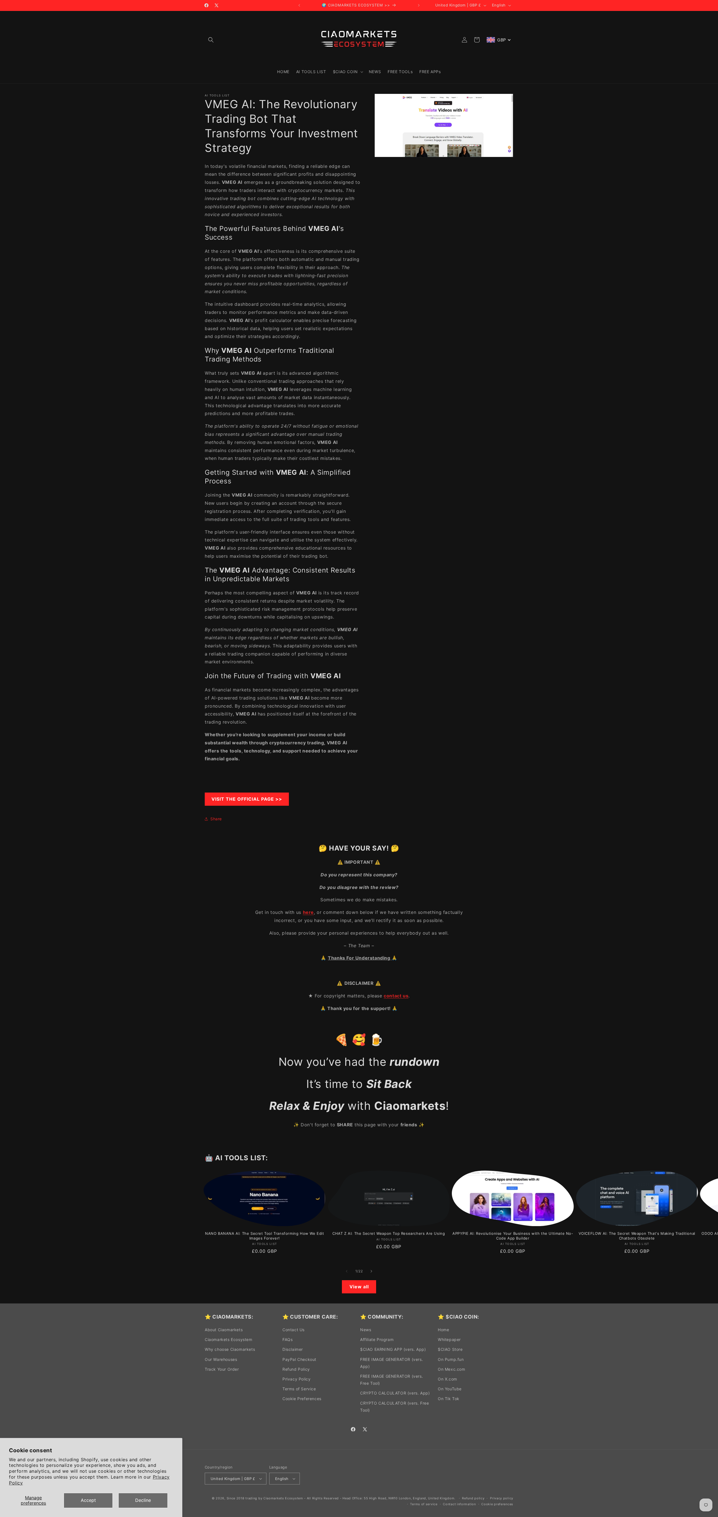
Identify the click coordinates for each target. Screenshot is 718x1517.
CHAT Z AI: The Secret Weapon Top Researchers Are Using (388, 1233)
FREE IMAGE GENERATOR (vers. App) (391, 1363)
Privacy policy (501, 1498)
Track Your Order (222, 1369)
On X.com (447, 1379)
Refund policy (473, 1498)
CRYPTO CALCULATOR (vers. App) (395, 1393)
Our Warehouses (221, 1359)
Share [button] (216, 818)
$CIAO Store (450, 1349)
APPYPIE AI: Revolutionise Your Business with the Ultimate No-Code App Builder (512, 1235)
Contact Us (293, 1329)
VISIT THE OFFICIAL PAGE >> (246, 799)
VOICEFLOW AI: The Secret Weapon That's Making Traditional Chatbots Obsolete (637, 1235)
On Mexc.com (451, 1369)
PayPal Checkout (299, 1359)
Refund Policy (296, 1369)
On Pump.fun (451, 1359)
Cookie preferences (497, 1504)
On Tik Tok (448, 1398)
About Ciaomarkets (224, 1329)
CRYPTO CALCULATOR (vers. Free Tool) (394, 1406)
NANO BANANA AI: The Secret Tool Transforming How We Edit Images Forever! (264, 1235)
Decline (143, 1500)
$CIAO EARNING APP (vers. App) (393, 1349)
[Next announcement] (419, 5)
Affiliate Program (376, 1339)
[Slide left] (346, 1271)
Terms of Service (299, 1388)
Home (443, 1329)
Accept (88, 1500)
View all (359, 1286)
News (365, 1329)
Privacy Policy (296, 1379)
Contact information (459, 1504)
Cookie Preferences (301, 1398)
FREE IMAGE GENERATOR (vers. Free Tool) (391, 1380)
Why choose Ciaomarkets (230, 1349)
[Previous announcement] (299, 5)
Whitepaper (449, 1339)
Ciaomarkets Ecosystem (228, 1339)
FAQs (287, 1339)
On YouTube (450, 1388)
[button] (211, 40)
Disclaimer (292, 1349)
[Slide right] (371, 1271)
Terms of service (423, 1504)
